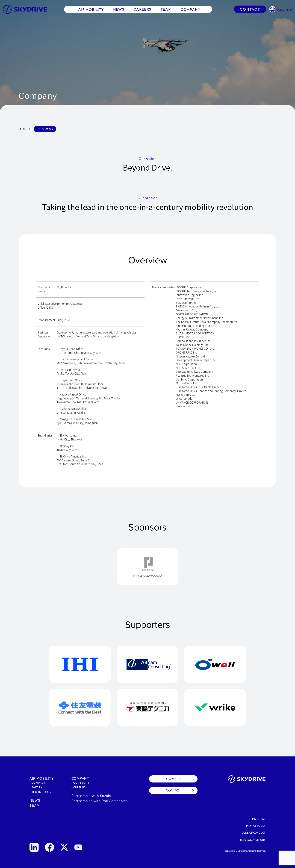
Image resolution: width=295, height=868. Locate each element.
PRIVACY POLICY (256, 825)
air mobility (91, 9)
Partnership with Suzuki (91, 795)
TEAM (34, 805)
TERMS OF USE (256, 819)
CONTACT (173, 790)
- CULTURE (78, 787)
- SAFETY (36, 787)
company (191, 9)
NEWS (35, 800)
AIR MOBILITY (42, 778)
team (165, 9)
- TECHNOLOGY (40, 792)
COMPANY (80, 778)
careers (142, 9)
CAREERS (173, 778)
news (118, 9)
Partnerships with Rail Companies (99, 800)
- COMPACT (37, 783)
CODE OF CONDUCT (254, 832)
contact (250, 9)
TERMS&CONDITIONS (253, 839)
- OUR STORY (80, 783)
